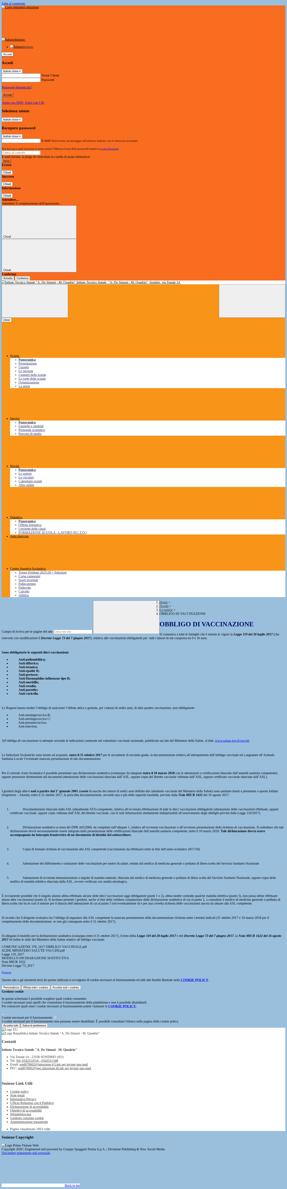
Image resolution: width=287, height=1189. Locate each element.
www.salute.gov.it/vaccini (232, 740)
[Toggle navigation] (35, 301)
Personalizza (11, 987)
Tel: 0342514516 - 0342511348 (37, 1060)
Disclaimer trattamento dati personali (26, 1153)
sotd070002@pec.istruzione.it (54, 1068)
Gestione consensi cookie (27, 1118)
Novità (164, 606)
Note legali (17, 1095)
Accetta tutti (66, 987)
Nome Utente (50, 75)
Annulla (7, 278)
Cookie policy (19, 1091)
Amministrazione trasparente (29, 1122)
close (6, 319)
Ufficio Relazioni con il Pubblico (32, 1103)
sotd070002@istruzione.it (54, 1064)
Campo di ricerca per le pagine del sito (27, 631)
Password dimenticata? (17, 87)
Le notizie (166, 610)
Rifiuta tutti (35, 987)
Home (163, 602)
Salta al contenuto (13, 3)
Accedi (7, 54)
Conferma (22, 278)
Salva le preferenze (34, 1025)
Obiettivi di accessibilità (26, 1110)
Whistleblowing (20, 1114)
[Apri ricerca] (252, 301)
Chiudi (7, 172)
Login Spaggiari (109, 148)
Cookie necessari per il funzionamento (27, 1017)
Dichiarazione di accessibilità (29, 1106)
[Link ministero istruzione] (20, 7)
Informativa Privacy (23, 1099)
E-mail (45, 140)
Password (47, 80)
